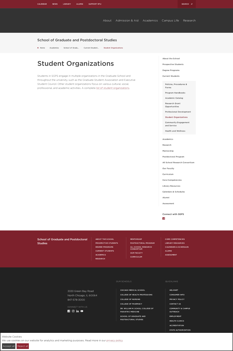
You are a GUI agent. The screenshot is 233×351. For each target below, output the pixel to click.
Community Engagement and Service (177, 124)
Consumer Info (177, 295)
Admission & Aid (127, 20)
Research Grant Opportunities (173, 105)
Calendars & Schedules (173, 192)
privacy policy (114, 340)
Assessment (168, 203)
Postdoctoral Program (173, 157)
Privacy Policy (177, 299)
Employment (175, 316)
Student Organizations (176, 117)
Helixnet (173, 290)
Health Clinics (176, 321)
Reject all (22, 346)
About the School (171, 58)
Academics (150, 20)
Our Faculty (168, 168)
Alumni (79, 4)
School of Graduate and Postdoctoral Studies (133, 318)
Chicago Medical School (132, 290)
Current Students (171, 76)
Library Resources (171, 186)
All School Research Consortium (178, 162)
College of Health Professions (136, 295)
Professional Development (178, 112)
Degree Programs (171, 70)
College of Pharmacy (131, 304)
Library (67, 4)
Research (189, 20)
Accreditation (176, 325)
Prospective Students (173, 64)
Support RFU (95, 4)
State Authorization (180, 330)
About (107, 20)
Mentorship (168, 151)
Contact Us (175, 304)
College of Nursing (130, 299)
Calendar (42, 4)
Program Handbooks (175, 93)
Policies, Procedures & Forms (176, 85)
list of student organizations (112, 88)
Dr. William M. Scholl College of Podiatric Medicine (137, 310)
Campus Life (170, 20)
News (55, 4)
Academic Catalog (174, 98)
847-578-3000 (76, 299)
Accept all (9, 346)
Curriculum (168, 174)
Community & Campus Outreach (179, 310)
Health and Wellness (175, 131)
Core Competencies (172, 180)
